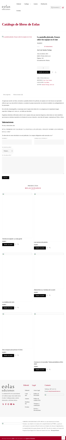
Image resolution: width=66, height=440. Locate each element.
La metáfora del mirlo (8, 302)
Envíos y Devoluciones (37, 409)
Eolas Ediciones (7, 438)
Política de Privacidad (36, 394)
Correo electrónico (41, 138)
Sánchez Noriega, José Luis (48, 84)
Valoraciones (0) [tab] (18, 94)
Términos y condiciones (37, 404)
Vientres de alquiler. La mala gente (12, 239)
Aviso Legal (37, 390)
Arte (44, 80)
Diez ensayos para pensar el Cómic (12, 349)
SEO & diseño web (20, 438)
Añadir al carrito (44, 72)
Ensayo (50, 80)
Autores (36, 4)
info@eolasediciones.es (54, 391)
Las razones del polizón (41, 242)
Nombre (5, 138)
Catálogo (26, 4)
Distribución (44, 4)
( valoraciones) (48, 46)
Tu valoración (7, 155)
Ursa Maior (46, 82)
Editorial (19, 4)
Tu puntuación (7, 147)
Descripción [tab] (6, 94)
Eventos (19, 10)
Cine (47, 80)
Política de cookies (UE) (37, 399)
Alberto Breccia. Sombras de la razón (44, 290)
